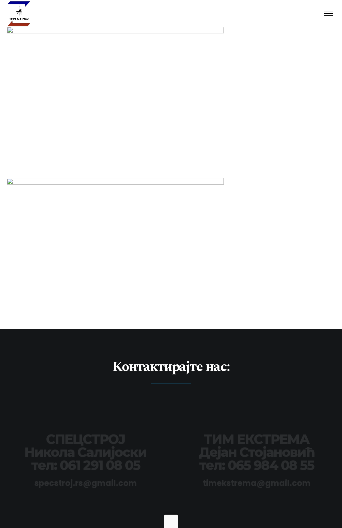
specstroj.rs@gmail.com (85, 483)
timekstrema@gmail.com (257, 483)
